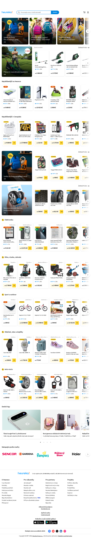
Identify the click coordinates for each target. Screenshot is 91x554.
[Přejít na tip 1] (40, 442)
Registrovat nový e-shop (52, 485)
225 (25, 103)
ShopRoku (70, 485)
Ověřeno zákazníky (72, 483)
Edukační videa (50, 500)
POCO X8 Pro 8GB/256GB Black (39, 241)
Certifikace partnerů (73, 490)
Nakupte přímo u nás (29, 490)
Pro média (4, 493)
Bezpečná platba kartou (30, 498)
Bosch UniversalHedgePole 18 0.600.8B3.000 (41, 66)
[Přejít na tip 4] (50, 442)
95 (88, 281)
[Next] (88, 31)
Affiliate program (50, 498)
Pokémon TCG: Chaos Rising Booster (40, 136)
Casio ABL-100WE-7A (24, 352)
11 (56, 244)
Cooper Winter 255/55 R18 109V (72, 204)
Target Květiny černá (40, 170)
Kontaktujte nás (45, 509)
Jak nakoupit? (27, 483)
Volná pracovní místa (7, 490)
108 (72, 139)
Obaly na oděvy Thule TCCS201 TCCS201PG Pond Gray (40, 353)
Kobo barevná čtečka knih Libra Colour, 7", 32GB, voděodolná (56, 241)
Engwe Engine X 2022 (71, 315)
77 (56, 394)
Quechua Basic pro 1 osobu (8, 316)
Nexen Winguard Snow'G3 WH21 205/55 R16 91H (40, 390)
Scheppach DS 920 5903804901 (71, 278)
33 (88, 356)
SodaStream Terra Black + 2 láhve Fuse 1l (56, 136)
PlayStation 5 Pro (39, 100)
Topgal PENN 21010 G (56, 170)
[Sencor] (9, 454)
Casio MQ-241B (7, 352)
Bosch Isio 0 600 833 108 (56, 66)
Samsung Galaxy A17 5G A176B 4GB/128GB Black (25, 100)
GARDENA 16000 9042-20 (25, 278)
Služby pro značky (50, 493)
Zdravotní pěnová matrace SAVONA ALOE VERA (9, 100)
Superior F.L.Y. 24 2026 (40, 315)
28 (72, 103)
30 (56, 69)
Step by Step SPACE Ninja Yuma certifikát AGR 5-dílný (71, 170)
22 (56, 319)
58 (9, 103)
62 (9, 394)
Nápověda (48, 503)
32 (72, 69)
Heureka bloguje (6, 495)
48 (56, 139)
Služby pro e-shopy (51, 488)
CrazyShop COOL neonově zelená (55, 100)
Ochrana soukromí (29, 495)
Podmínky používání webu (65, 536)
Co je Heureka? (6, 483)
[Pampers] (43, 454)
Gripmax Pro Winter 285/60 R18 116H (40, 204)
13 (72, 281)
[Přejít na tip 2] (44, 442)
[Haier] (76, 454)
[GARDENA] (26, 454)
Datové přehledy (50, 495)
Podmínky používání (7, 488)
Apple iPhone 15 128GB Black (25, 241)
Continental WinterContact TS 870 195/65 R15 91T (25, 390)
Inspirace (69, 493)
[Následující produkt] (88, 63)
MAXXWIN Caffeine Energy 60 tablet (71, 100)
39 (88, 103)
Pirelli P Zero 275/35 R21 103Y (56, 204)
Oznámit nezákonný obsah (9, 500)
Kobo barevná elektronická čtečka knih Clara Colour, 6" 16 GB (9, 241)
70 (25, 394)
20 (40, 394)
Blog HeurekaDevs (7, 498)
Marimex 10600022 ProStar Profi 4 (40, 278)
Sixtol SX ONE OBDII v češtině (8, 390)
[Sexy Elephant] (59, 454)
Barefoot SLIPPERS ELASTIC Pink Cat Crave (72, 353)
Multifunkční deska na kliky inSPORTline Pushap (56, 316)
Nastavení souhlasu (29, 493)
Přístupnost (5, 503)
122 (9, 139)
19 (41, 69)
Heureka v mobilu (28, 485)
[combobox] (33, 12)
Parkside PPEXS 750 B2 (56, 278)
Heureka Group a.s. (37, 536)
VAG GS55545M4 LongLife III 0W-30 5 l (71, 390)
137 (88, 244)
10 (40, 139)
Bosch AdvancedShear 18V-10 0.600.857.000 (72, 66)
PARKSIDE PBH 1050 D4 (72, 135)
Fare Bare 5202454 (55, 352)
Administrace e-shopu (52, 483)
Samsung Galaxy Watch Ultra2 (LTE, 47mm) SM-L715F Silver (72, 241)
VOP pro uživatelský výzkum (31, 500)
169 (72, 244)
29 (88, 139)
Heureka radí (27, 488)
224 (25, 244)
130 (72, 394)
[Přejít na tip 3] (47, 442)
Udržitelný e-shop (72, 495)
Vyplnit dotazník (45, 515)
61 (40, 103)
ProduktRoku (71, 488)
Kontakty (4, 485)
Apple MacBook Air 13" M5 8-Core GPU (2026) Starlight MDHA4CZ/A (25, 136)
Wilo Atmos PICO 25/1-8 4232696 (9, 278)
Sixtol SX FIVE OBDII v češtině (56, 390)
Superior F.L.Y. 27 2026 (24, 315)
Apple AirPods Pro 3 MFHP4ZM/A (8, 136)
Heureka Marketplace (51, 490)
